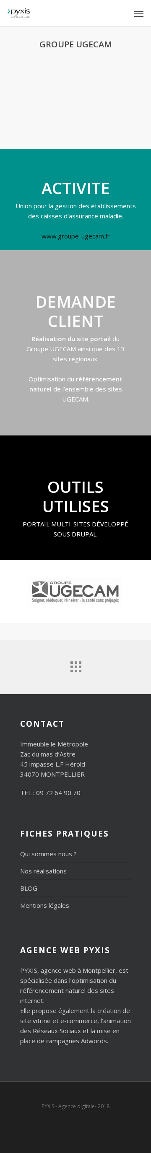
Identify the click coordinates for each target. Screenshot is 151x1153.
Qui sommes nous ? (48, 854)
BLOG (28, 888)
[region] (75, 98)
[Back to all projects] (75, 664)
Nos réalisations (43, 871)
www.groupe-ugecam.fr (76, 236)
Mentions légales (44, 905)
